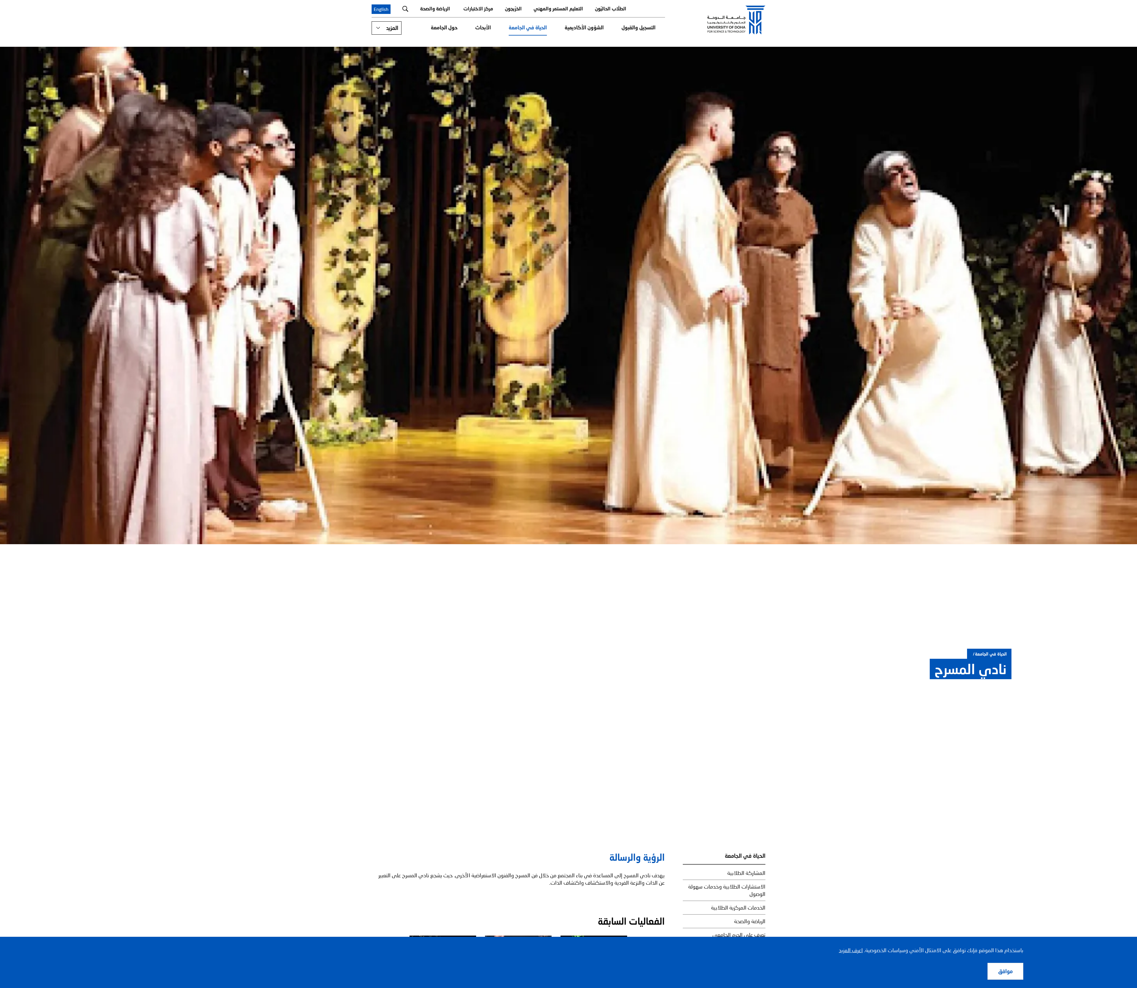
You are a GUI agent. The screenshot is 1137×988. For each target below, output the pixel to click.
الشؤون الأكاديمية (584, 27)
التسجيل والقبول (639, 27)
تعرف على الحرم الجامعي (738, 934)
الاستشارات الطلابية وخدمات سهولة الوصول (726, 890)
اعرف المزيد (851, 950)
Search (405, 9)
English (381, 9)
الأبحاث (483, 27)
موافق (1005, 971)
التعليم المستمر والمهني (558, 8)
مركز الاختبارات (478, 8)
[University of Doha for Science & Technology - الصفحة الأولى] (736, 20)
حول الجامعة (444, 27)
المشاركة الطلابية (746, 873)
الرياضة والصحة (435, 8)
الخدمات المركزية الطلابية (738, 907)
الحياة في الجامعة (528, 27)
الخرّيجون (513, 8)
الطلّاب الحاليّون (610, 8)
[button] (387, 28)
